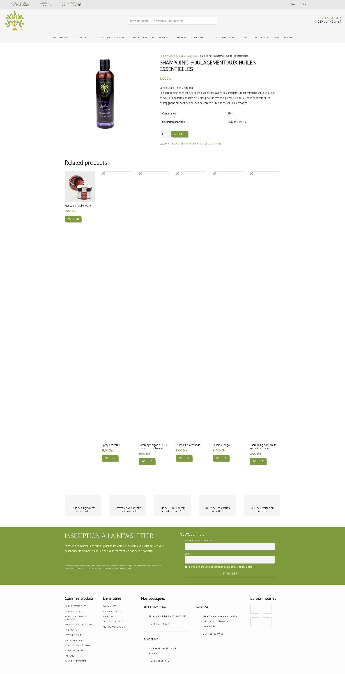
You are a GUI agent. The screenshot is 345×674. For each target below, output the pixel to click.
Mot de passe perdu (114, 627)
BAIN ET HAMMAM (182, 143)
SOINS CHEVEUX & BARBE (183, 55)
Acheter (179, 133)
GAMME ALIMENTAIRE (75, 661)
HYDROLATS (71, 630)
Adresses (108, 616)
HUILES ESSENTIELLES (75, 606)
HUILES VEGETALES (74, 611)
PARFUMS (69, 656)
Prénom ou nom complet (198, 540)
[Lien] (14, 21)
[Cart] (306, 20)
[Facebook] (316, 4)
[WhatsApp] (337, 4)
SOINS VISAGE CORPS (76, 650)
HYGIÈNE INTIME (73, 635)
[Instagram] (323, 4)
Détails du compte (113, 621)
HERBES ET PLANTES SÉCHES (79, 624)
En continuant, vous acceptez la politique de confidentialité (220, 566)
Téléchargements (112, 611)
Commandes (109, 606)
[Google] (330, 4)
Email (187, 553)
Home (163, 55)
